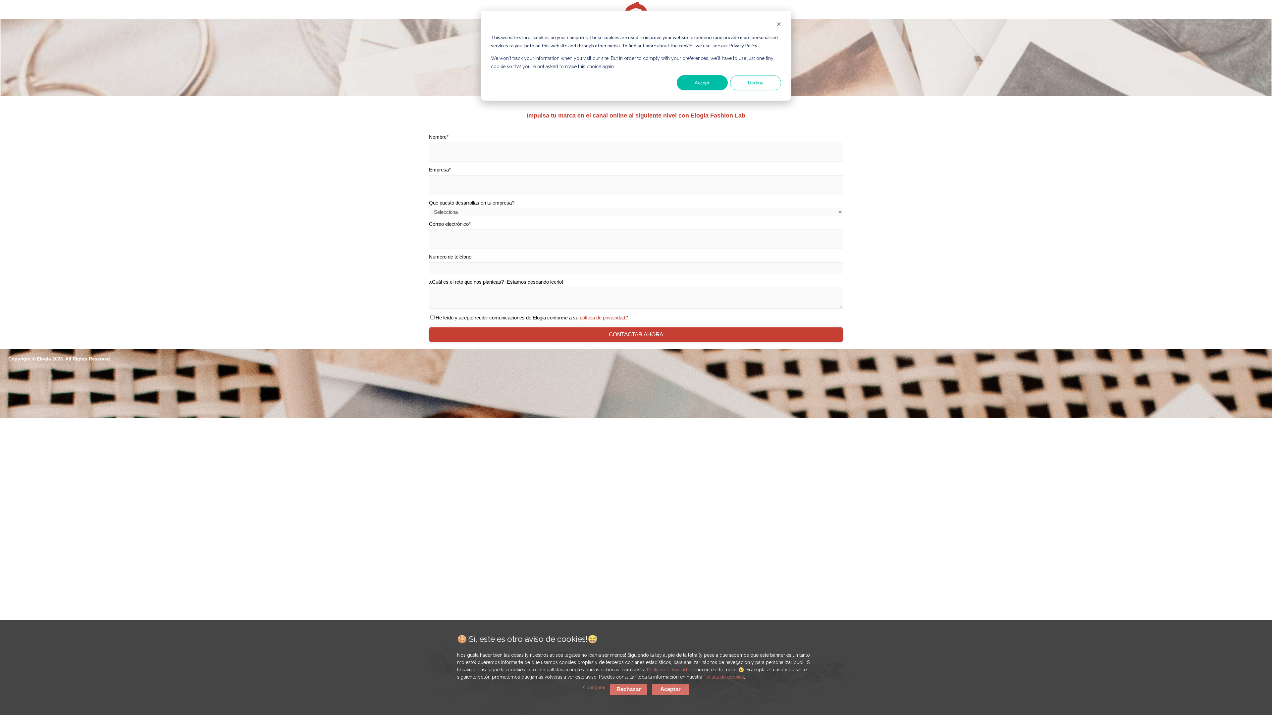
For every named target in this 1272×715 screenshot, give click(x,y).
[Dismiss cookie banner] (778, 25)
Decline (756, 82)
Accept (702, 82)
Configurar (594, 687)
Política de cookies (724, 677)
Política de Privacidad (669, 669)
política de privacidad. (603, 317)
